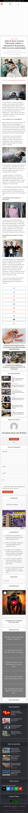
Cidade (13, 396)
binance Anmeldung (11, 542)
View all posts (14, 439)
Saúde (15, 39)
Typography (6, 810)
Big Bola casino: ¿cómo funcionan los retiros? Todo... (14, 664)
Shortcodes (17, 810)
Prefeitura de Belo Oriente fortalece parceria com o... (18, 399)
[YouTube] (20, 788)
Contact (22, 810)
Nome (4, 466)
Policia (16, 389)
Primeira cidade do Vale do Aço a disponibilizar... (15, 757)
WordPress (14, 808)
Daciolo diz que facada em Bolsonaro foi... (16, 726)
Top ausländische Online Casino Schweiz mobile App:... (14, 691)
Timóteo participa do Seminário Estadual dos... (16, 765)
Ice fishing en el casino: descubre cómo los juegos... (14, 651)
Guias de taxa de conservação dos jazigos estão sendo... (16, 750)
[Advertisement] (14, 21)
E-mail (4, 473)
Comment (4, 451)
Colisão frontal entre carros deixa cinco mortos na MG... (18, 392)
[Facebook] (12, 788)
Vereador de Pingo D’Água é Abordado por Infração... (16, 713)
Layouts (12, 810)
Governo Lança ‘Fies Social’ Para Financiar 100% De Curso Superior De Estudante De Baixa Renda (14, 553)
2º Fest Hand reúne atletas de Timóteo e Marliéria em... (16, 772)
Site (3, 480)
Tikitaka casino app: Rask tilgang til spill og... (14, 638)
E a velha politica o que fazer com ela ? (16, 719)
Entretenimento (15, 383)
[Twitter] (8, 788)
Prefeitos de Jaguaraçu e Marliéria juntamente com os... (18, 414)
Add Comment (17, 51)
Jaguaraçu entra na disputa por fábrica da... (16, 732)
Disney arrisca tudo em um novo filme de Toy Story (18, 385)
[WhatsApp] (16, 788)
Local (12, 39)
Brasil (13, 389)
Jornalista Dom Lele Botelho (12, 53)
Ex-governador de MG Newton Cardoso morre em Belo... (17, 407)
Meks (18, 806)
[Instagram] (4, 788)
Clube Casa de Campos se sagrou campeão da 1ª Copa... (18, 380)
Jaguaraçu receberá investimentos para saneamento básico (14, 544)
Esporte (13, 377)
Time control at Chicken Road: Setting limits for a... (14, 678)
